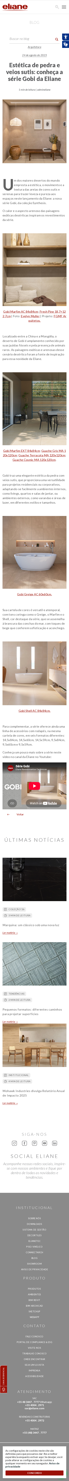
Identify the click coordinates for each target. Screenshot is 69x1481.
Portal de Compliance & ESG (34, 1342)
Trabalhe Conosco (34, 1353)
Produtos (34, 1288)
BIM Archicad (34, 1305)
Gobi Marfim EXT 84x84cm (21, 451)
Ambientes (34, 1294)
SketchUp (34, 1311)
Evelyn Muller (30, 316)
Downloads (34, 1224)
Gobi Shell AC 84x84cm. (35, 711)
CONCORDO (34, 1472)
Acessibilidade (34, 1376)
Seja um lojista (34, 1365)
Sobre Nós (34, 1218)
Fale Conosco (34, 1336)
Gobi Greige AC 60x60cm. (34, 594)
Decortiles (34, 1235)
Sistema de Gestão (34, 1229)
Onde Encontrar (34, 1359)
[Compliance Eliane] (3, 1389)
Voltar (19, 814)
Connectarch (34, 1252)
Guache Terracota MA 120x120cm (41, 455)
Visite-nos (34, 1348)
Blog (34, 1258)
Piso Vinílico (34, 1246)
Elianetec (34, 1241)
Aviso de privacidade (34, 1269)
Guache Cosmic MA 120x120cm (34, 460)
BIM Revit (34, 1300)
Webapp (34, 1317)
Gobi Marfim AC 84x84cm (20, 311)
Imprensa (34, 1370)
